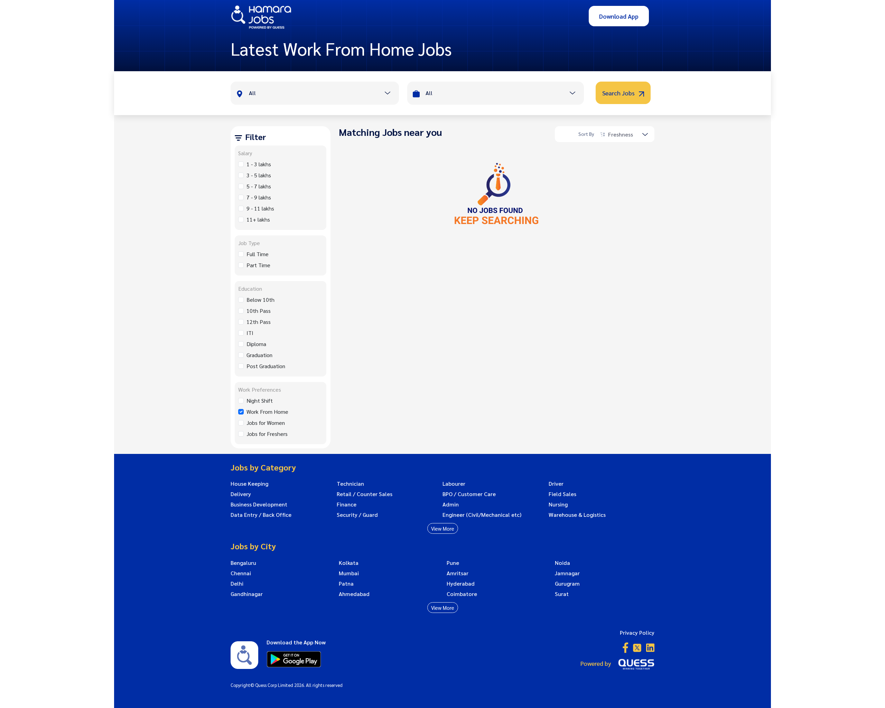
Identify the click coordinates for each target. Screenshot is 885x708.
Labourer (453, 483)
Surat (562, 593)
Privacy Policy (637, 632)
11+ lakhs (258, 219)
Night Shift (259, 400)
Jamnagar (567, 573)
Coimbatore (462, 593)
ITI (249, 332)
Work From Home (267, 411)
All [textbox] (252, 92)
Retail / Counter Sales (364, 494)
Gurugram (567, 583)
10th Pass (258, 310)
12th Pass (258, 321)
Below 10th (260, 299)
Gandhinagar (247, 593)
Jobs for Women (265, 422)
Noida (562, 562)
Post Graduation (265, 366)
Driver (556, 483)
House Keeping (249, 483)
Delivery (241, 494)
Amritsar (457, 573)
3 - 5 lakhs (258, 175)
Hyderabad (461, 583)
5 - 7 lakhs (258, 186)
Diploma (256, 343)
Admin (450, 504)
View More (442, 528)
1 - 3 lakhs (258, 164)
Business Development (259, 504)
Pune (453, 562)
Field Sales (562, 494)
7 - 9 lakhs (258, 197)
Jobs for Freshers (267, 433)
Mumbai (349, 573)
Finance (346, 504)
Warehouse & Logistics (577, 514)
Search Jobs (619, 93)
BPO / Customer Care (469, 494)
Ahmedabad (354, 593)
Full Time (257, 254)
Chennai (241, 573)
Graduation (259, 354)
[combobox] (324, 93)
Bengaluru (243, 562)
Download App (619, 16)
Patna (346, 583)
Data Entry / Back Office (261, 514)
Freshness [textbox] (620, 134)
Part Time (258, 265)
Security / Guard (357, 514)
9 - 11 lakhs (260, 208)
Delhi (237, 583)
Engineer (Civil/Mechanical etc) (481, 514)
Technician (350, 483)
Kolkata (348, 562)
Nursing (558, 504)
